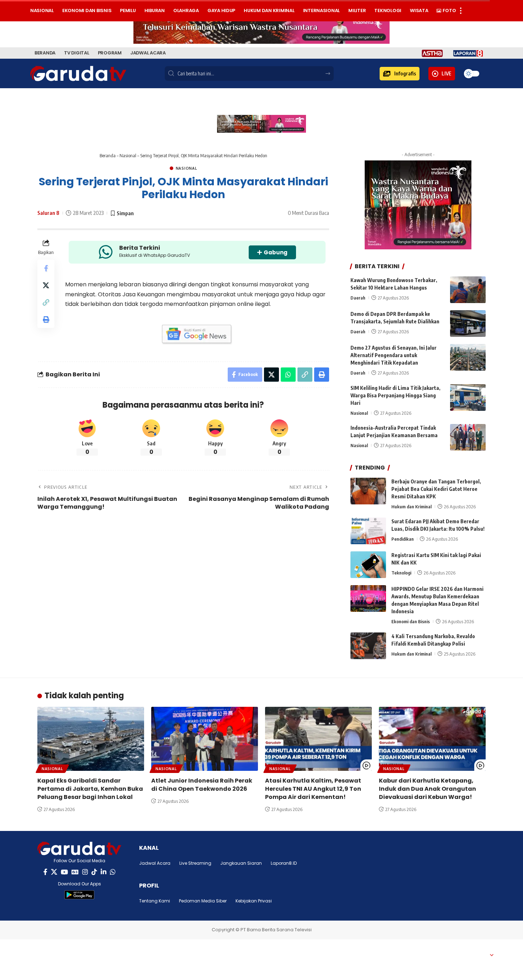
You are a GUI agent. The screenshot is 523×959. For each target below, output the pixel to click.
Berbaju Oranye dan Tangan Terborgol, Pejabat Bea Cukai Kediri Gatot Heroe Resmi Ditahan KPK (436, 488)
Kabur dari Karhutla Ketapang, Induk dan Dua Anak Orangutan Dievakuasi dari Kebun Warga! (427, 789)
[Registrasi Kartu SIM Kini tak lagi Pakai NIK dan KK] (368, 564)
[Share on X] (45, 285)
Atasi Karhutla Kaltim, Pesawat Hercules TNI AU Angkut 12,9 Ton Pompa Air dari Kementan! (313, 789)
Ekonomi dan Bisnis (410, 621)
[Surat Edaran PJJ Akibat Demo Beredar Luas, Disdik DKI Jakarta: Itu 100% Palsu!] (368, 531)
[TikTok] (94, 872)
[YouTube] (64, 872)
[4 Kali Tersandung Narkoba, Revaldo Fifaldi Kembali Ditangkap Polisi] (368, 645)
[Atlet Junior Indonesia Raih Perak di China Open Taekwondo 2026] (204, 739)
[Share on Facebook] (45, 268)
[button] (399, 73)
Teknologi (401, 573)
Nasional (128, 155)
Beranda (108, 155)
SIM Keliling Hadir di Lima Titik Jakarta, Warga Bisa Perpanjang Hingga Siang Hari (395, 395)
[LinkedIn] (103, 872)
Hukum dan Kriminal (411, 506)
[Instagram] (85, 872)
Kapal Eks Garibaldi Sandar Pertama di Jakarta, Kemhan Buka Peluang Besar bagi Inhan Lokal (90, 789)
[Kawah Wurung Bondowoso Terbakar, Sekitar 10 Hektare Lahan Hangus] (468, 289)
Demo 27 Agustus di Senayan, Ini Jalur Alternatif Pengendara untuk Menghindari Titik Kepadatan (393, 355)
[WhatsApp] (112, 872)
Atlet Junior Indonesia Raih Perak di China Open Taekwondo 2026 (201, 785)
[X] (54, 872)
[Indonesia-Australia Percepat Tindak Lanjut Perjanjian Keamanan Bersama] (468, 437)
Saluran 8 (48, 213)
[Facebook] (45, 872)
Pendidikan (402, 539)
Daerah (357, 298)
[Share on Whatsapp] (288, 374)
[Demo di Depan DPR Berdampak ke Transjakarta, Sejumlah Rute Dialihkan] (468, 323)
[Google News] (75, 872)
